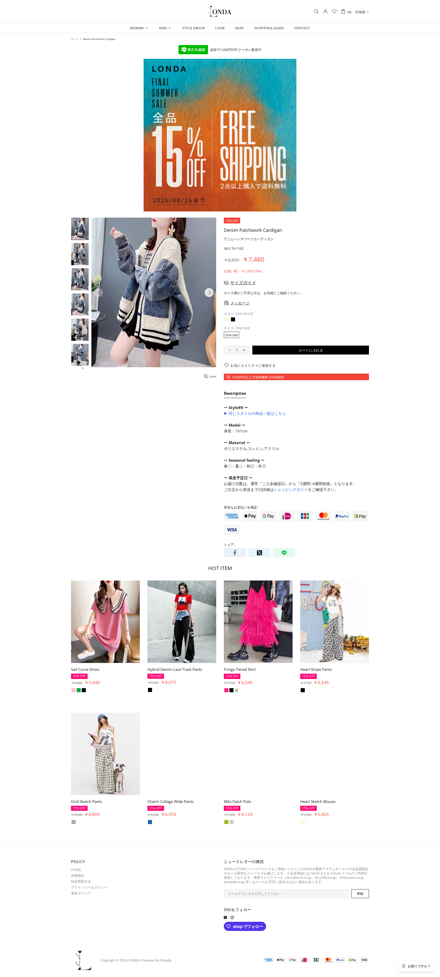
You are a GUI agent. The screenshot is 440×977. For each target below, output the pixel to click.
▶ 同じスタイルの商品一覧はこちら (255, 413)
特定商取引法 (81, 881)
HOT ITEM (220, 568)
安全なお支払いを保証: (241, 507)
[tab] (235, 394)
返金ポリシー (81, 893)
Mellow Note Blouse (88, 801)
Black (233, 319)
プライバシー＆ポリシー (89, 887)
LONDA (220, 11)
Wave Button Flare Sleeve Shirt (98, 669)
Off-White (226, 319)
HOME (76, 870)
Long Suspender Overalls (322, 669)
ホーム (75, 39)
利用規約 (77, 875)
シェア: (229, 544)
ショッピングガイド (290, 489)
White (79, 690)
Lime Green (74, 822)
